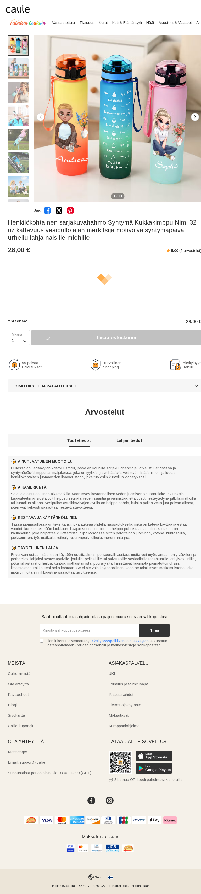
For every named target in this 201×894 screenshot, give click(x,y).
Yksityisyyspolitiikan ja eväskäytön (120, 641)
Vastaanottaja (63, 23)
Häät (150, 23)
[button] (195, 117)
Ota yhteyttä (18, 684)
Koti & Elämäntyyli (127, 23)
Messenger (17, 752)
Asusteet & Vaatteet (175, 23)
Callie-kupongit (20, 726)
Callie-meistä (19, 673)
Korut (103, 23)
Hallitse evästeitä (63, 886)
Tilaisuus (86, 23)
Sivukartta (16, 715)
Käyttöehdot (18, 694)
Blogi (12, 705)
